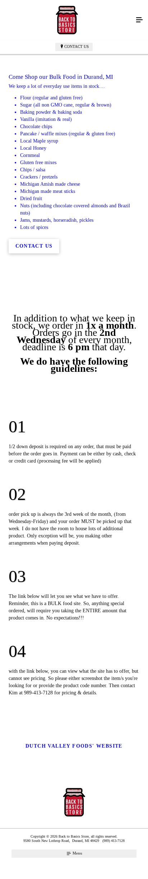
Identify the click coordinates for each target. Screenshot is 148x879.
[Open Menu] (139, 20)
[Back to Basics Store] (67, 20)
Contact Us (76, 46)
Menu (76, 853)
